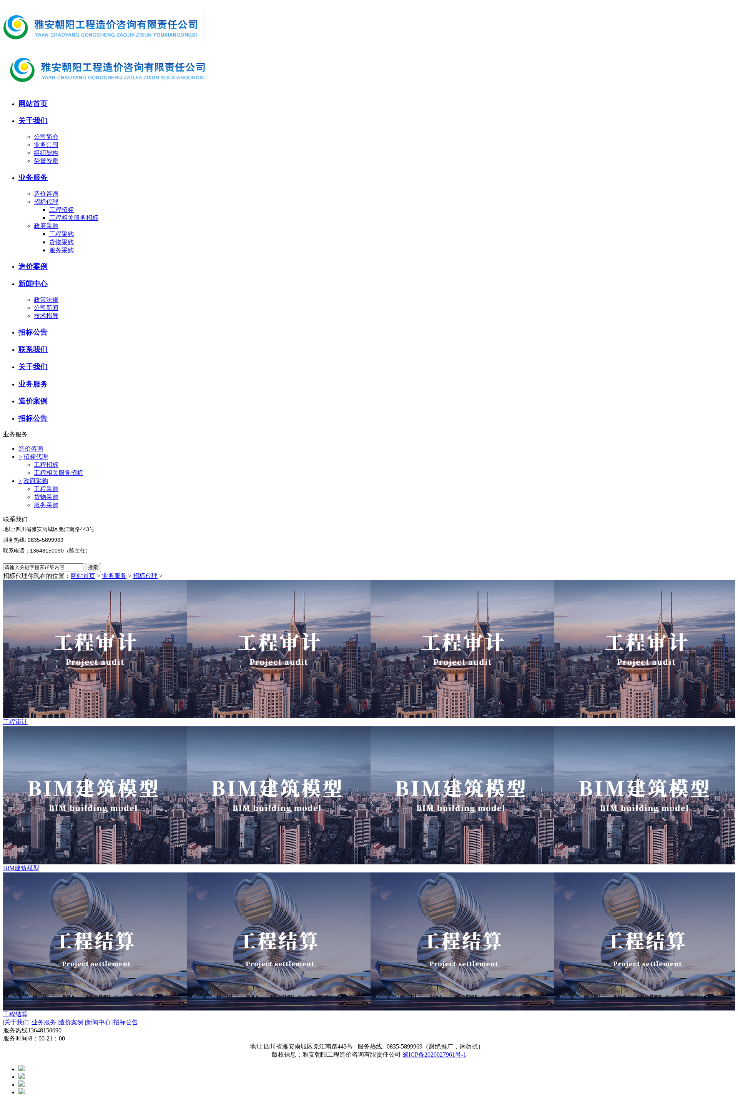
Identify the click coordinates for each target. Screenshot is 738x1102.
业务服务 (114, 576)
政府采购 (46, 226)
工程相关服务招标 (73, 218)
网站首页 (83, 576)
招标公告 (125, 1022)
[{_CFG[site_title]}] (105, 45)
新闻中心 (98, 1022)
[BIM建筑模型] (369, 795)
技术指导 (46, 316)
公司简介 (46, 136)
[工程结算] (369, 941)
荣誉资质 (46, 161)
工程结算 (15, 1014)
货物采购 (61, 242)
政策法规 (46, 299)
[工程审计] (369, 649)
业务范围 (46, 144)
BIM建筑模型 (21, 868)
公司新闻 (46, 308)
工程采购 (61, 234)
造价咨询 (46, 193)
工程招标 (61, 209)
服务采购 (61, 250)
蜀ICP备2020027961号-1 (434, 1054)
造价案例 (70, 1022)
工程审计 (15, 722)
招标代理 (46, 201)
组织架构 (46, 153)
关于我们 (16, 1022)
